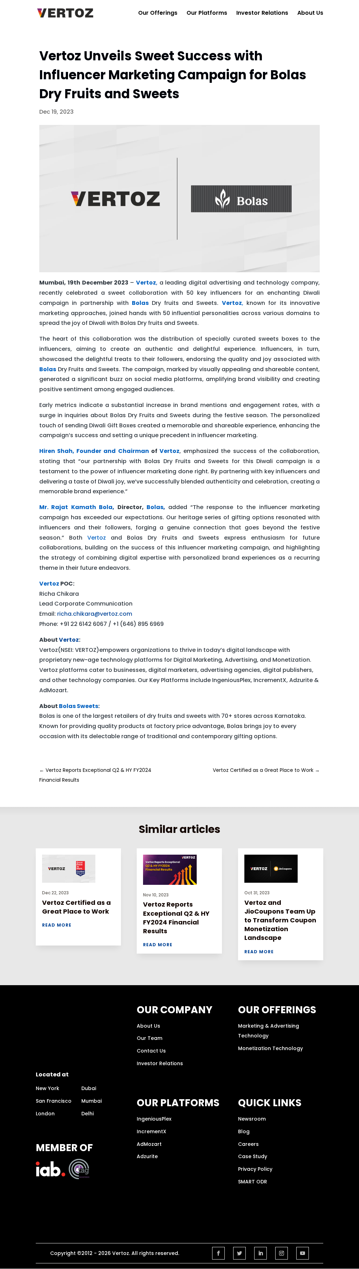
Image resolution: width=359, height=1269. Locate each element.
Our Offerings (157, 14)
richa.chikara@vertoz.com (94, 614)
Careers (248, 1144)
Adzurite (147, 1156)
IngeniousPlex (154, 1118)
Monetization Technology (270, 1048)
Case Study (252, 1156)
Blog (244, 1131)
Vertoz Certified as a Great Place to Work (76, 907)
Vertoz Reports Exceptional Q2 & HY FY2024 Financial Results (176, 917)
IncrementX (151, 1131)
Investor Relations (262, 14)
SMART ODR (252, 1181)
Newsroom (252, 1118)
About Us (310, 14)
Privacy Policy (255, 1169)
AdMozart (149, 1144)
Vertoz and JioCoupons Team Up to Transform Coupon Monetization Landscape (280, 920)
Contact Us (151, 1050)
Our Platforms (207, 14)
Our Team (149, 1038)
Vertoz (69, 640)
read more (57, 925)
